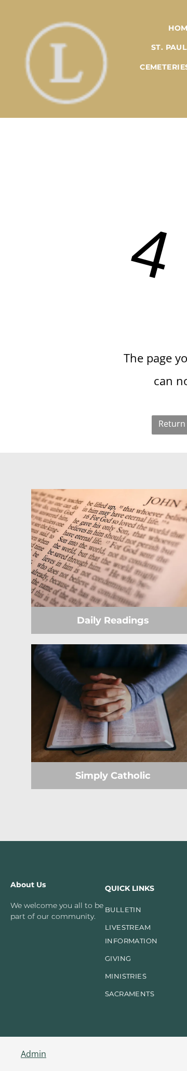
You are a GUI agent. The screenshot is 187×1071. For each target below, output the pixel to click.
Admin (33, 1054)
